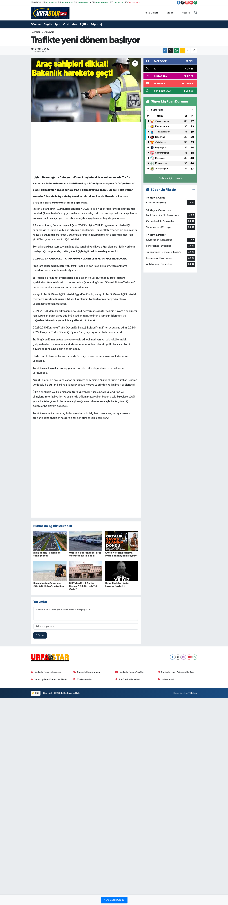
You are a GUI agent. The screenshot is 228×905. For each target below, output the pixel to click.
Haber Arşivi (168, 679)
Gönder (40, 635)
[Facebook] (172, 657)
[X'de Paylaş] (170, 50)
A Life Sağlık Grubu (114, 900)
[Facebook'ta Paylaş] (165, 50)
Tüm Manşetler (84, 679)
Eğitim (84, 24)
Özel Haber (70, 24)
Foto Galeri (151, 12)
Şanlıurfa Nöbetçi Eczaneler (48, 672)
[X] (178, 657)
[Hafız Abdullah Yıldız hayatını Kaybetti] (121, 571)
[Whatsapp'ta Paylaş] (176, 50)
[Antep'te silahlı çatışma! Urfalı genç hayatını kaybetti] (121, 540)
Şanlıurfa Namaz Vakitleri (132, 672)
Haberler (35, 32)
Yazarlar (186, 12)
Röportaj (96, 24)
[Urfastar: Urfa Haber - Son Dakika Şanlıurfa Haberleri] (50, 12)
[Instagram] (183, 657)
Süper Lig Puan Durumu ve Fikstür (50, 679)
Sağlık (48, 24)
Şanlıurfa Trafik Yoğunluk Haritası (177, 672)
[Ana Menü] (195, 24)
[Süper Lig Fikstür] (193, 189)
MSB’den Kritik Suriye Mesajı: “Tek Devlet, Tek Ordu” (83, 586)
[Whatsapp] (194, 657)
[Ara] (195, 13)
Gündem (36, 24)
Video (170, 12)
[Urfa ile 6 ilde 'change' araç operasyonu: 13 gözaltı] (85, 540)
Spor (57, 24)
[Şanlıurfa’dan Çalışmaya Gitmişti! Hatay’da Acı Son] (50, 571)
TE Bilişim (192, 693)
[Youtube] (189, 657)
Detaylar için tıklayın (170, 178)
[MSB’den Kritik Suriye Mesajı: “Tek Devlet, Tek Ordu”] (85, 571)
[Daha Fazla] (182, 50)
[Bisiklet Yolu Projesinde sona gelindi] (50, 540)
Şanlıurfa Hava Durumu (88, 672)
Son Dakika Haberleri (129, 679)
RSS (37, 693)
